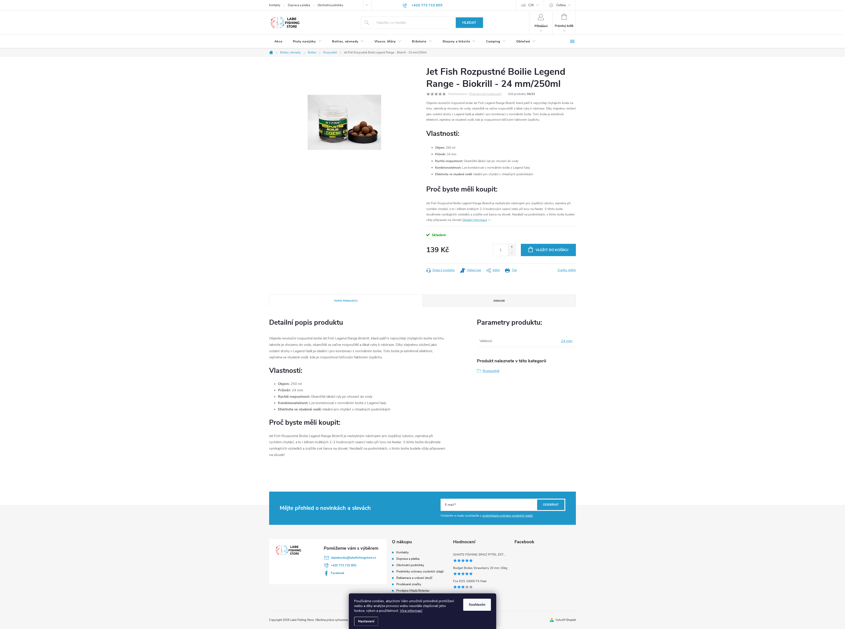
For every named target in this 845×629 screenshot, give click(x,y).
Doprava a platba (299, 5)
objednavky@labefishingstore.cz (353, 558)
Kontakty (274, 5)
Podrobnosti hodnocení (485, 94)
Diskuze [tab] (499, 301)
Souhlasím (477, 604)
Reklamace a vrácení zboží (414, 578)
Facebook (337, 573)
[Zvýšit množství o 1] (511, 247)
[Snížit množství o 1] (511, 253)
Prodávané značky (408, 584)
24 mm (566, 341)
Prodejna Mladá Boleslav (413, 591)
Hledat (469, 22)
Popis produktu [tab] (346, 301)
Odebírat (551, 505)
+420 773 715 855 (343, 565)
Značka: (567, 270)
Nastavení (366, 621)
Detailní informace (474, 220)
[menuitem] (278, 41)
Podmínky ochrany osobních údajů (420, 571)
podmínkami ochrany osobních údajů (507, 516)
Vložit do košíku (552, 250)
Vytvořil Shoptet (565, 620)
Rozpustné (491, 370)
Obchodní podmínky (330, 5)
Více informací (411, 610)
